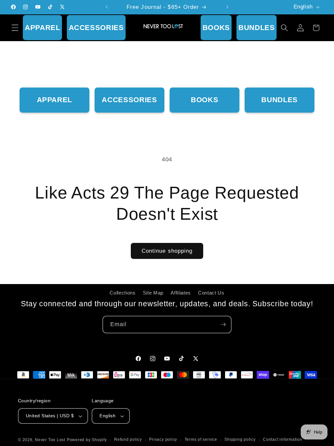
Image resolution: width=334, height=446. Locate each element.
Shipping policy (240, 439)
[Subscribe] (223, 324)
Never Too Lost (50, 440)
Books (216, 28)
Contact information (282, 439)
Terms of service (201, 439)
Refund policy (128, 439)
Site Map (153, 292)
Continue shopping (167, 251)
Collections (122, 292)
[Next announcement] (227, 7)
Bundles (256, 28)
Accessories (96, 28)
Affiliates (181, 292)
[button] (15, 28)
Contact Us (211, 292)
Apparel (42, 28)
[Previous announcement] (106, 7)
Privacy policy (163, 439)
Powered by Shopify (87, 440)
